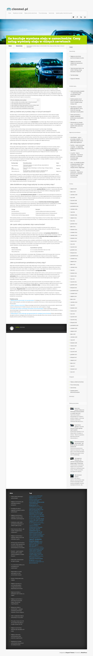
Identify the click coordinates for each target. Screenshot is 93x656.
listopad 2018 (73, 322)
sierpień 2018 (73, 331)
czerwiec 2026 (73, 194)
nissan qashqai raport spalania (35, 528)
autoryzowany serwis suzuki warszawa (35, 500)
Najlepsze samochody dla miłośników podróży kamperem (17, 503)
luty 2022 (72, 244)
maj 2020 (72, 305)
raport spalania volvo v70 (35, 543)
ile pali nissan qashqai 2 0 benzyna (36, 511)
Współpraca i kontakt (17, 13)
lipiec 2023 (72, 226)
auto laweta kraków (35, 498)
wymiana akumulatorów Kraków (36, 556)
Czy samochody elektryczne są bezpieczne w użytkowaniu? (17, 566)
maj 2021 (72, 270)
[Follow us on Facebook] (77, 17)
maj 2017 (72, 366)
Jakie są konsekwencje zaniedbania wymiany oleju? (22, 108)
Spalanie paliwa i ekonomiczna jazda (64, 13)
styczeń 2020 (73, 316)
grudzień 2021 (73, 249)
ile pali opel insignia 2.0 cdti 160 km (36, 515)
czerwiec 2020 (73, 302)
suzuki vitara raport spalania (36, 550)
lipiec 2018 (72, 334)
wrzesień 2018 (73, 328)
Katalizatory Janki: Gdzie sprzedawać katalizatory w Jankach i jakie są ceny (17, 524)
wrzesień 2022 (73, 232)
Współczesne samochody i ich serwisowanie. (22, 300)
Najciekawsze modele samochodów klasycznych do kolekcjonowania (17, 643)
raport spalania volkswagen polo (35, 542)
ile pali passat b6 (32, 517)
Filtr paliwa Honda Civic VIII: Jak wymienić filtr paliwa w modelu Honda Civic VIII (17, 622)
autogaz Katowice (33, 495)
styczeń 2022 (73, 247)
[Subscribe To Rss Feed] (81, 17)
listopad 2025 (73, 203)
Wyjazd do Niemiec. (75, 78)
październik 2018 (74, 325)
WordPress (84, 652)
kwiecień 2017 (73, 369)
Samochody (51, 13)
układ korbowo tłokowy (35, 551)
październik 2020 (74, 290)
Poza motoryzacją (43, 13)
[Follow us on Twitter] (73, 17)
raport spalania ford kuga (35, 533)
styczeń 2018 (73, 351)
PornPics (72, 145)
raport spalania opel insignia (36, 535)
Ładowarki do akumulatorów (36, 562)
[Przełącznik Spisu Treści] (37, 100)
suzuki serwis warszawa (36, 548)
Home (9, 13)
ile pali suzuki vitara (36, 521)
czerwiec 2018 (73, 337)
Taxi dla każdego (74, 75)
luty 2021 (72, 279)
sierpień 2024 (73, 218)
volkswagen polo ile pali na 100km (36, 555)
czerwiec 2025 (73, 209)
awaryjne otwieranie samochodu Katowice (36, 503)
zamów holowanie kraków (36, 559)
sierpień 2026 (73, 188)
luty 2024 (72, 220)
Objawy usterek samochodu (30, 13)
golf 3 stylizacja (39, 506)
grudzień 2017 (73, 354)
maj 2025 (72, 212)
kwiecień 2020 (73, 308)
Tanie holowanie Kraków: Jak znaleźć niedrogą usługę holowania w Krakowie (77, 70)
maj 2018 (72, 340)
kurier (32, 524)
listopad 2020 (73, 287)
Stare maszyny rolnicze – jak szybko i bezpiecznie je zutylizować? (17, 530)
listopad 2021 (73, 252)
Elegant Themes (70, 652)
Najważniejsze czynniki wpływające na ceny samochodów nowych (16, 573)
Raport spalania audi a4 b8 (35, 531)
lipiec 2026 (72, 191)
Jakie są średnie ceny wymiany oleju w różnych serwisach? (24, 102)
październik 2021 (74, 255)
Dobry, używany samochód (18, 305)
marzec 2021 (73, 276)
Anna (71, 162)
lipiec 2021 (72, 264)
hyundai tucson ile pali (34, 508)
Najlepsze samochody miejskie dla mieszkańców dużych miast (76, 63)
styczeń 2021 (73, 281)
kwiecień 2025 (73, 215)
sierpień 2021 (73, 261)
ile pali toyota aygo (38, 521)
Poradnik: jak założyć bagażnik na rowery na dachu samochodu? (18, 510)
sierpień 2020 (73, 296)
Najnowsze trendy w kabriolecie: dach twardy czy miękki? (17, 593)
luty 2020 (72, 313)
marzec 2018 (73, 345)
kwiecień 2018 (73, 342)
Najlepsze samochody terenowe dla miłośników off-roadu (18, 629)
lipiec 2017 (72, 363)
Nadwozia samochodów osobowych (34, 525)
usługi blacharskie (35, 553)
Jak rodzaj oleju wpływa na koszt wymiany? (20, 103)
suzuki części (37, 548)
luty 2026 (72, 197)
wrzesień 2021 (73, 258)
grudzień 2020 (73, 284)
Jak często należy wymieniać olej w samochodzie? (23, 106)
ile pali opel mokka (37, 516)
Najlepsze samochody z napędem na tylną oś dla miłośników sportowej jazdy (17, 517)
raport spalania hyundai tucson (36, 534)
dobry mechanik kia (34, 506)
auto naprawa (35, 498)
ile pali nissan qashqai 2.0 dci (36, 512)
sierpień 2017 (73, 360)
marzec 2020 (73, 311)
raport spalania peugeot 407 (36, 537)
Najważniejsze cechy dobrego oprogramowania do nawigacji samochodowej (31, 313)
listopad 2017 (73, 357)
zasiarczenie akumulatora (35, 561)
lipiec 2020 (72, 299)
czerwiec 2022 (73, 235)
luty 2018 (72, 348)
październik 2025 (74, 206)
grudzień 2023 (73, 223)
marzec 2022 (73, 241)
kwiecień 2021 (73, 273)
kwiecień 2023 (73, 229)
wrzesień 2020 (73, 293)
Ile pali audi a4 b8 (35, 508)
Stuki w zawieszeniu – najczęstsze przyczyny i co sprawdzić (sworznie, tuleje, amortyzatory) (76, 156)
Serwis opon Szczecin (33, 545)
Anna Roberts (73, 137)
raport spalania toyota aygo (35, 540)
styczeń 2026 (73, 200)
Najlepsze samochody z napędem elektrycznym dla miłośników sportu (17, 537)
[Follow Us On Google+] (85, 17)
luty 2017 (72, 372)
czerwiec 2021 (73, 267)
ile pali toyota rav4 (33, 523)
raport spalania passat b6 (34, 536)
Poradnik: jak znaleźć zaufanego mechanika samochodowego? (27, 308)
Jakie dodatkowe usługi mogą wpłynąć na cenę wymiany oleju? (25, 105)
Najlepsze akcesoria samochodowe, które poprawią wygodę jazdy (16, 636)
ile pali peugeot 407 (34, 518)
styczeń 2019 (73, 319)
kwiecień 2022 (73, 238)
